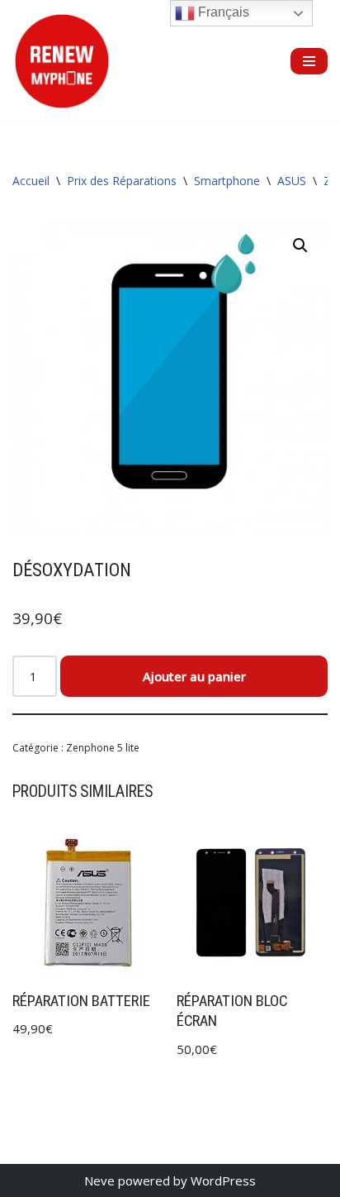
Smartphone (227, 180)
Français (222, 12)
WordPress (223, 1180)
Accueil (31, 180)
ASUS (291, 180)
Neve (99, 1180)
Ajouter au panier (194, 676)
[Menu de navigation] (309, 61)
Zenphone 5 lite (102, 748)
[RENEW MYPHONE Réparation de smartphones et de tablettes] (61, 61)
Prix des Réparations (122, 180)
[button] (300, 245)
